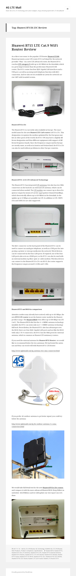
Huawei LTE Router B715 (51, 558)
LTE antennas (42, 185)
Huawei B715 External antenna (51, 553)
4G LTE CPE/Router (29, 549)
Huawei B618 (50, 551)
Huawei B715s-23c (39, 556)
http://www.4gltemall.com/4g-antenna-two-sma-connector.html (36, 351)
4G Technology (39, 549)
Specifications (38, 551)
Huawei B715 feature (18, 554)
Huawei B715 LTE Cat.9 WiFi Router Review (35, 47)
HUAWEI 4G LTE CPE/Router (53, 549)
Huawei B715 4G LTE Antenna (21, 553)
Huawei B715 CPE (36, 553)
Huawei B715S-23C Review (54, 556)
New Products (16, 551)
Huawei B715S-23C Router (20, 558)
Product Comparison (27, 551)
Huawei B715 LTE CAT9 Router (34, 554)
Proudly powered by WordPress (22, 572)
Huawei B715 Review (50, 554)
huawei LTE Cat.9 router (35, 558)
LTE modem (38, 190)
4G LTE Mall (13, 7)
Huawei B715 (58, 551)
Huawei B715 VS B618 (26, 556)
